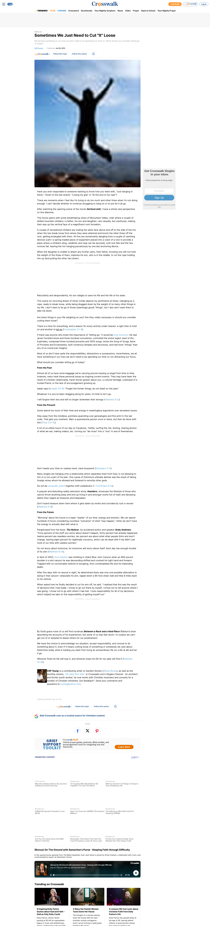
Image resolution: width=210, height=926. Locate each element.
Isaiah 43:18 (57, 388)
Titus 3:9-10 (48, 422)
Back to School (148, 11)
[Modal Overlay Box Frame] (87, 744)
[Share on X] (87, 730)
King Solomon (121, 335)
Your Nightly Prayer (167, 11)
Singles (38, 32)
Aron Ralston (61, 557)
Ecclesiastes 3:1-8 (73, 329)
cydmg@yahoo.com (70, 684)
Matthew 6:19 (45, 506)
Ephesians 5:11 (103, 468)
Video (128, 11)
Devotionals (86, 11)
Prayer (136, 11)
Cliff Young (38, 48)
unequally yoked (56, 486)
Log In (203, 4)
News (120, 11)
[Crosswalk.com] (105, 4)
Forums (62, 11)
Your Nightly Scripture (104, 11)
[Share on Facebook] (77, 730)
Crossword (73, 11)
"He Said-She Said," (75, 674)
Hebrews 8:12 (112, 399)
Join (175, 4)
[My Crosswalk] (190, 4)
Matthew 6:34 (56, 551)
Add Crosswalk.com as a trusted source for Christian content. (72, 715)
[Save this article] (94, 54)
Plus (52, 11)
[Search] (10, 4)
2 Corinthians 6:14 (103, 486)
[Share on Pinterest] (97, 730)
